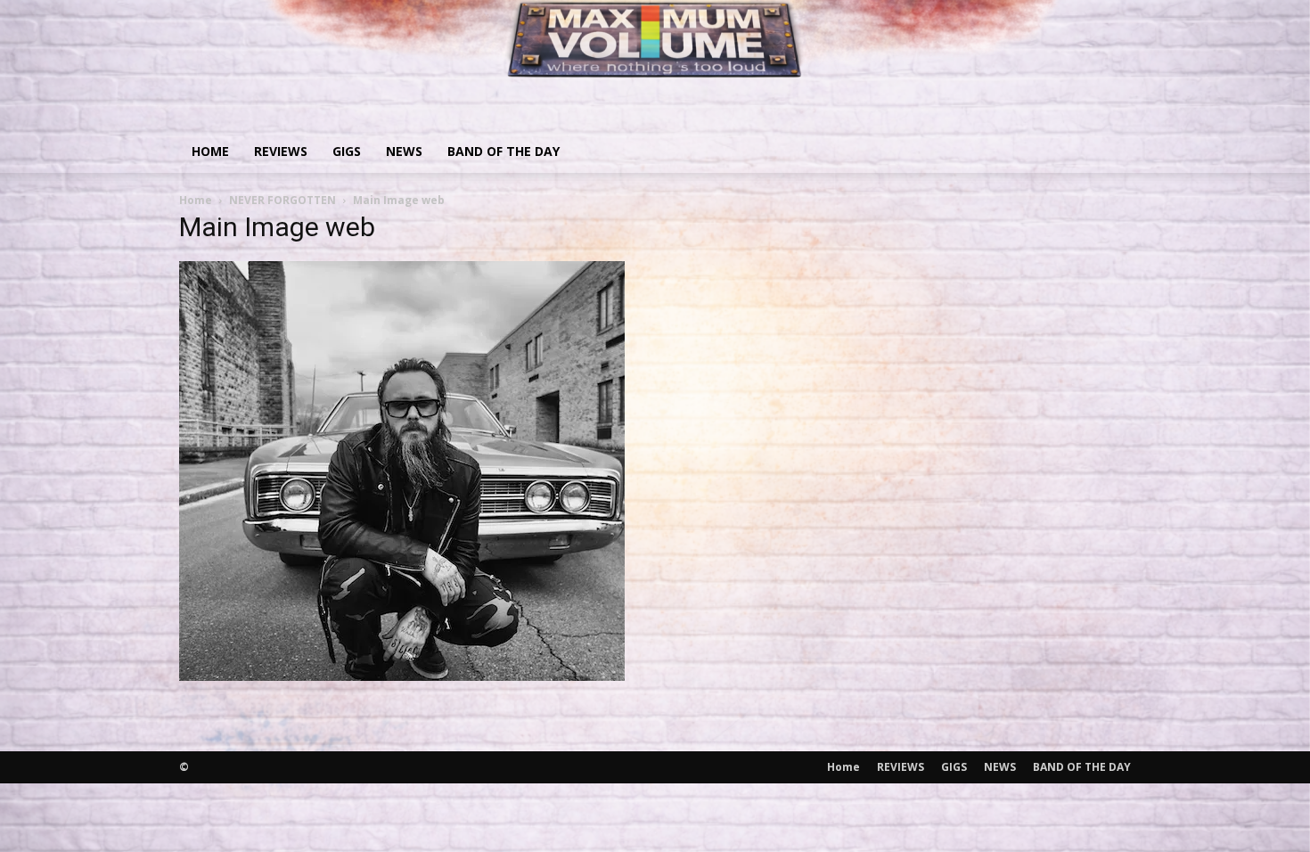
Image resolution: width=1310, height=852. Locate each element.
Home (210, 151)
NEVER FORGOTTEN (282, 200)
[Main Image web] (402, 675)
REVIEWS (280, 151)
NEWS (404, 151)
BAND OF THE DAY (503, 151)
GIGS (346, 151)
